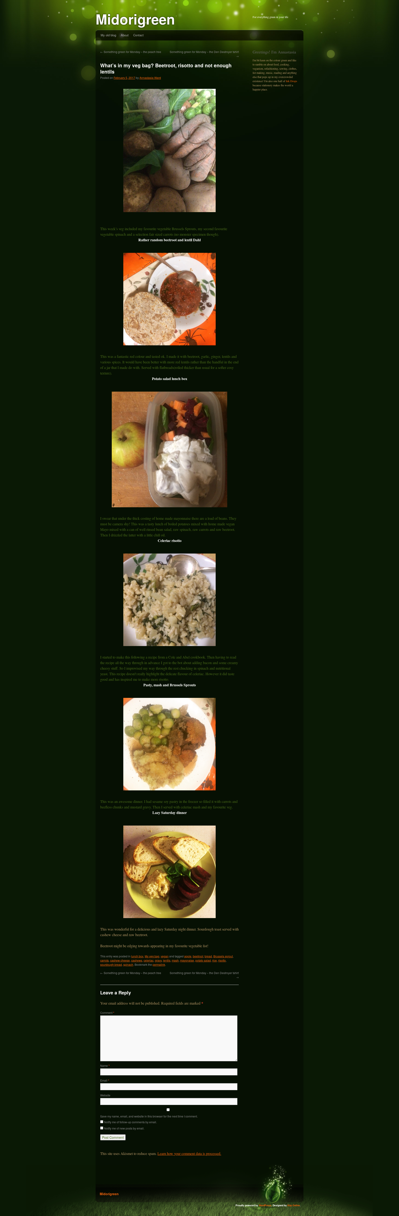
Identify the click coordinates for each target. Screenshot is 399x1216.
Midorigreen (135, 19)
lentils (166, 960)
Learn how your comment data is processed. (189, 1153)
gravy (158, 960)
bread (208, 956)
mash (175, 960)
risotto (222, 960)
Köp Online (293, 1205)
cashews (136, 960)
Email (104, 1080)
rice (214, 960)
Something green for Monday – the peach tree (130, 52)
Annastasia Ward (150, 78)
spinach (128, 964)
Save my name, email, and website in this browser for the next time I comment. (149, 1116)
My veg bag (152, 956)
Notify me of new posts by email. (124, 1128)
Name (105, 1065)
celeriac (149, 960)
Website (105, 1095)
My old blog (108, 35)
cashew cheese (120, 960)
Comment (107, 1013)
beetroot (198, 956)
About (125, 35)
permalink (159, 964)
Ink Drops (291, 81)
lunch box (137, 956)
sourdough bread (111, 964)
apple (187, 956)
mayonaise (187, 960)
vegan (165, 956)
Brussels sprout (223, 956)
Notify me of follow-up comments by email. (130, 1122)
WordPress (265, 1205)
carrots (104, 960)
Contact (138, 35)
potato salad (203, 960)
